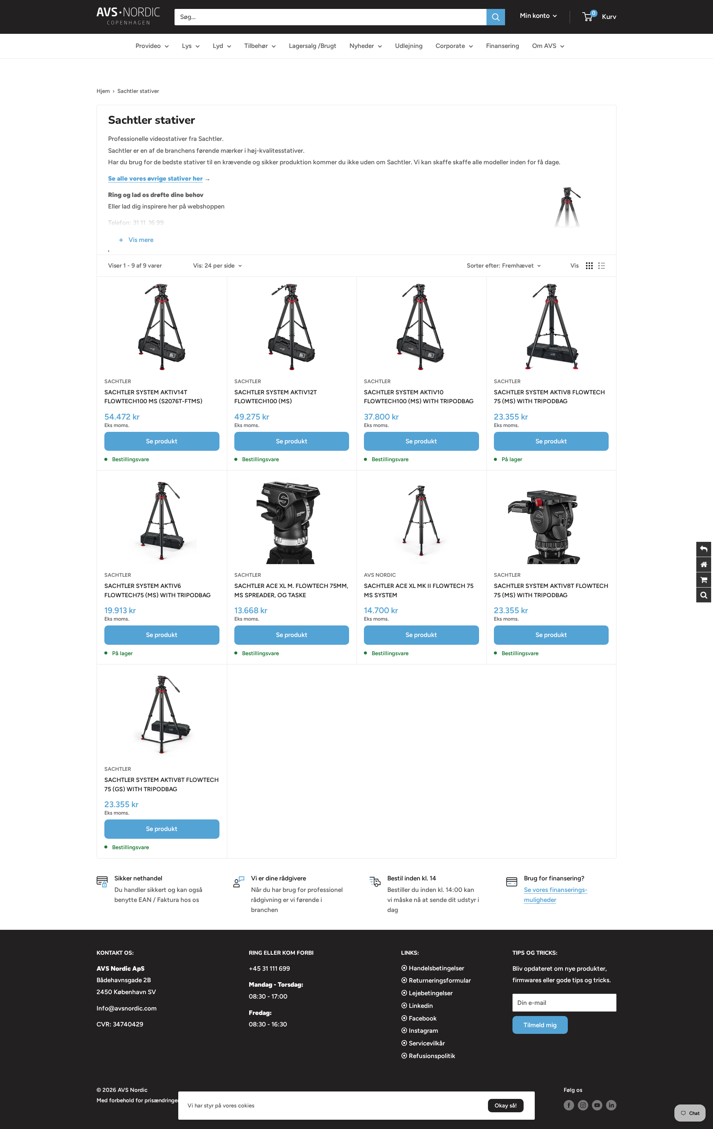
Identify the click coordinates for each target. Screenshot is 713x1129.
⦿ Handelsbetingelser (432, 968)
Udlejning (409, 45)
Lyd (218, 45)
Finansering (502, 45)
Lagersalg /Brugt (312, 45)
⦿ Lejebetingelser (427, 993)
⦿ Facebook (419, 1018)
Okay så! (506, 1105)
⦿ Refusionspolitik (428, 1056)
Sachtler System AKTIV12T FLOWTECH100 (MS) (275, 397)
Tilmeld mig (540, 1025)
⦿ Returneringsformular (436, 980)
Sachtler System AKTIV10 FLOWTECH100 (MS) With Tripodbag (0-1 (418, 398)
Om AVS (544, 45)
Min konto (535, 16)
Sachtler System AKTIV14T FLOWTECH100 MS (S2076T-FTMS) (153, 397)
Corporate (450, 45)
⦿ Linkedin (417, 1005)
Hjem (103, 91)
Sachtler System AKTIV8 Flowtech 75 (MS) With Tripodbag (549, 397)
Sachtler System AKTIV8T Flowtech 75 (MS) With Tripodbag (551, 590)
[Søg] (495, 17)
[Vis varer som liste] (601, 265)
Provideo (148, 45)
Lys (187, 45)
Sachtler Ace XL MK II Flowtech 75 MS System (418, 590)
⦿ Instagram (419, 1030)
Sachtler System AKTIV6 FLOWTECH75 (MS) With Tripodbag (157, 590)
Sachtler (117, 381)
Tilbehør (256, 45)
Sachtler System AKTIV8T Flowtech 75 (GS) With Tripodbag (161, 784)
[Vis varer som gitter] (589, 265)
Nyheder (361, 45)
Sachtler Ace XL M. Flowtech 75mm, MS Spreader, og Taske (291, 590)
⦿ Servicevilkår (423, 1043)
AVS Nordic (380, 575)
